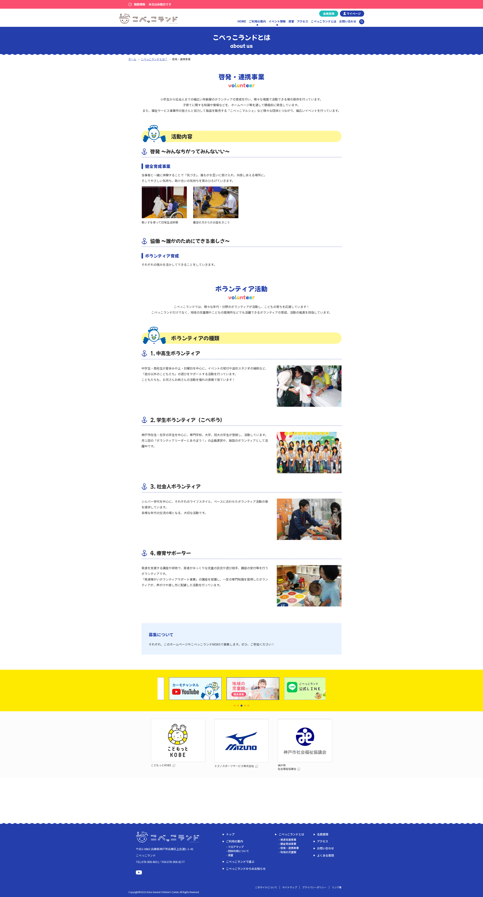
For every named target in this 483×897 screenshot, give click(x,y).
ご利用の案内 (234, 841)
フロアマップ (236, 847)
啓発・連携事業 (289, 848)
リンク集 (336, 887)
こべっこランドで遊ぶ (240, 862)
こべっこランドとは (323, 21)
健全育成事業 (288, 844)
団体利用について (238, 851)
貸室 (291, 21)
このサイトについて (266, 887)
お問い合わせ (347, 21)
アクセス (302, 21)
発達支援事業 (288, 839)
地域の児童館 (288, 852)
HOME (242, 21)
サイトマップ (289, 887)
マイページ (354, 13)
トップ (230, 834)
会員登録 (328, 13)
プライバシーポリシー (314, 887)
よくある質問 (325, 855)
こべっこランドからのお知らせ (246, 869)
